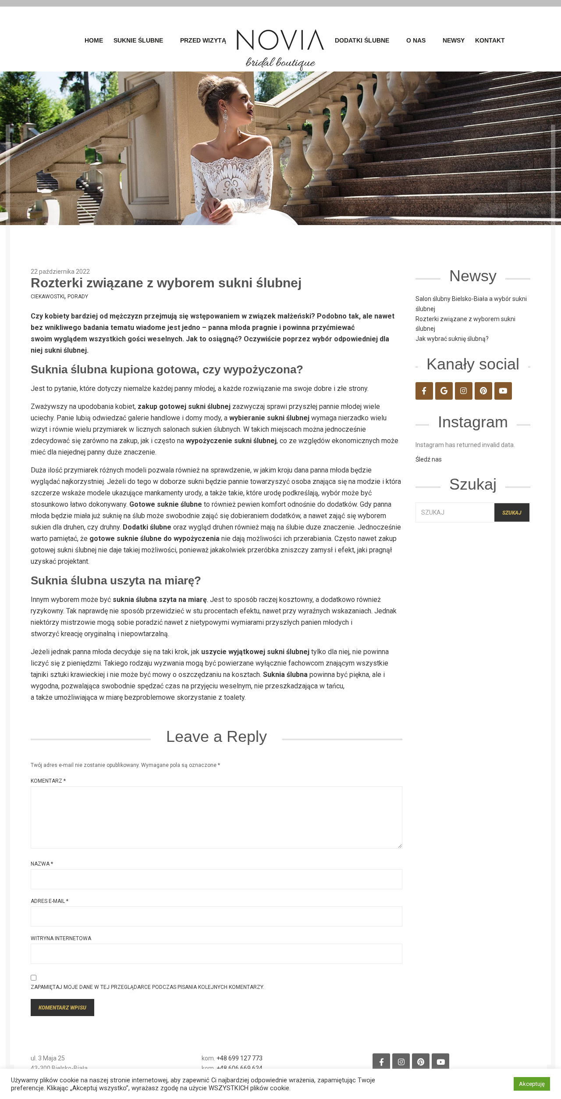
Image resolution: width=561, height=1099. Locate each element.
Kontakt (490, 40)
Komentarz (48, 781)
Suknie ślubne (138, 40)
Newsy (454, 40)
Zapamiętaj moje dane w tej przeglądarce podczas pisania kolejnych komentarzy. (147, 987)
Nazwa (42, 864)
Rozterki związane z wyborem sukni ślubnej (166, 283)
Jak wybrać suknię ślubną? (452, 338)
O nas (416, 40)
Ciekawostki (47, 297)
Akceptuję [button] (532, 1084)
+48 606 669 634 (240, 1068)
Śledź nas (428, 459)
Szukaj (512, 513)
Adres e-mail (49, 901)
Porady (77, 297)
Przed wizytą (203, 40)
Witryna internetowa (61, 938)
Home (94, 40)
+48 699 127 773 (240, 1058)
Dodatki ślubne (362, 40)
